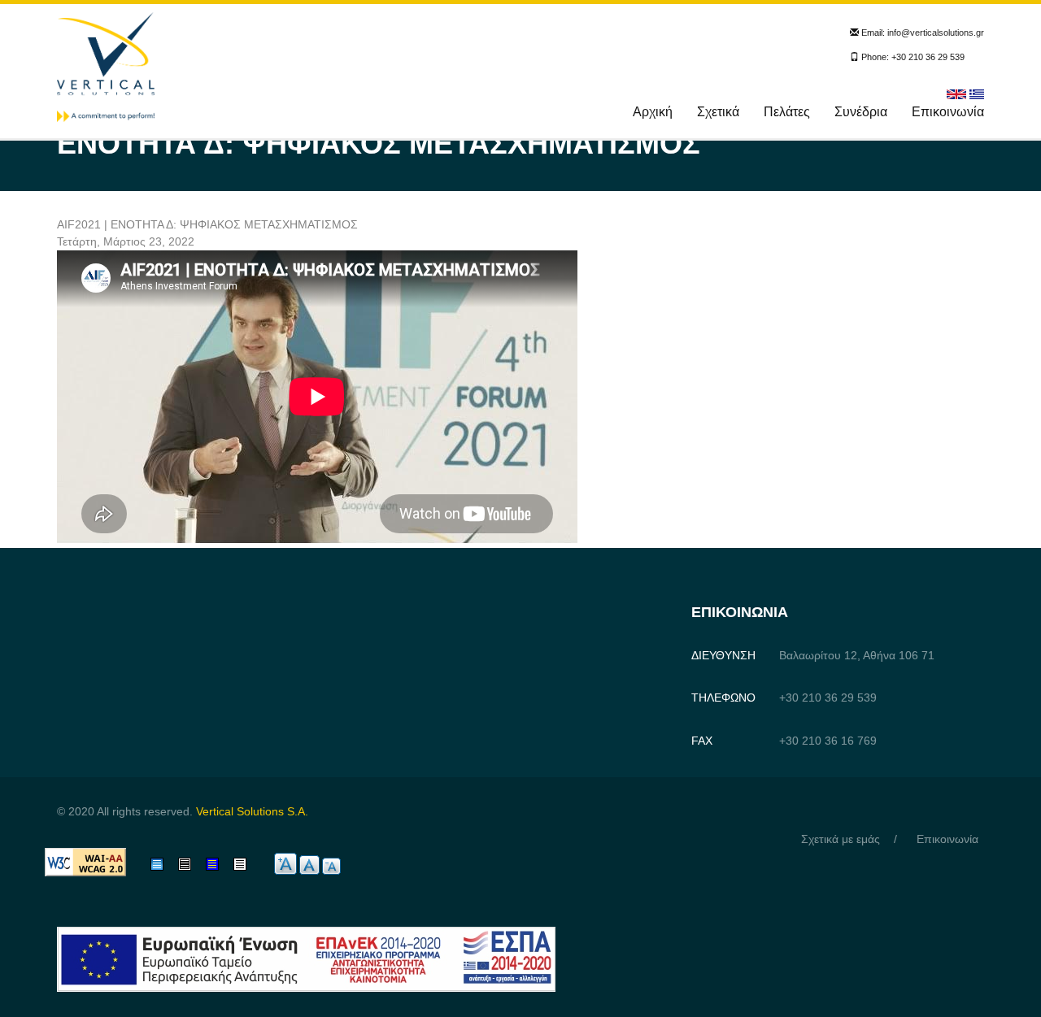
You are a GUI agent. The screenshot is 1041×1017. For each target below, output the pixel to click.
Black (192, 864)
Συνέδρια (860, 112)
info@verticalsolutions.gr (935, 32)
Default (168, 864)
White (248, 864)
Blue (217, 864)
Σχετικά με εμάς (840, 838)
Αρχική (653, 112)
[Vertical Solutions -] (106, 65)
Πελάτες (787, 112)
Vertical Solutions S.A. (252, 811)
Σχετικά (718, 112)
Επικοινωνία (948, 112)
